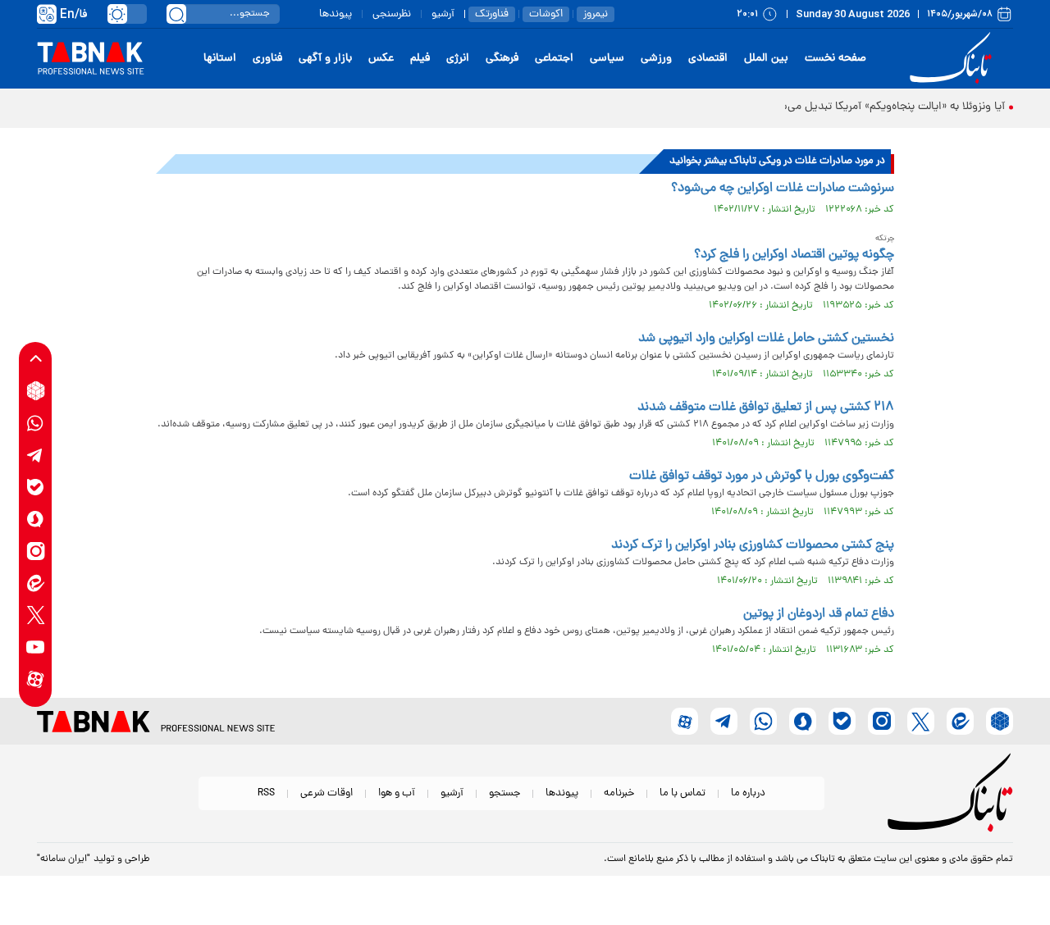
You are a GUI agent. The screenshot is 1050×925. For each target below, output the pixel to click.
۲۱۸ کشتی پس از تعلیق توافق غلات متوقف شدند (765, 407)
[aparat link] (35, 678)
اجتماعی (554, 58)
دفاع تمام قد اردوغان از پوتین (818, 614)
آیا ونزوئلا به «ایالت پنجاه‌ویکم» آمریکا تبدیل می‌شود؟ (883, 107)
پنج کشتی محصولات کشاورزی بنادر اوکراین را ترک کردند (752, 545)
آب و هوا (396, 793)
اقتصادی (708, 58)
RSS (266, 793)
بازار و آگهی (325, 58)
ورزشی (656, 58)
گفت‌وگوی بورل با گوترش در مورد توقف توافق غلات (761, 476)
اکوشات (546, 14)
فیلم (420, 58)
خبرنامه (619, 793)
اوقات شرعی (326, 793)
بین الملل (766, 58)
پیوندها (335, 14)
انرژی (457, 58)
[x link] (35, 614)
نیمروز (595, 14)
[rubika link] (35, 390)
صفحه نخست (835, 58)
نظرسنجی (391, 14)
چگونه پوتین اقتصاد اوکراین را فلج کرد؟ (794, 255)
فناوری (267, 58)
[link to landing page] (953, 58)
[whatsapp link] (35, 422)
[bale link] (35, 486)
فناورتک (492, 14)
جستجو (504, 793)
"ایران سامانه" (63, 859)
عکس (381, 58)
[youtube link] (35, 646)
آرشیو (442, 14)
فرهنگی (502, 58)
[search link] (176, 14)
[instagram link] (35, 550)
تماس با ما (682, 793)
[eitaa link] (35, 582)
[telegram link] (35, 454)
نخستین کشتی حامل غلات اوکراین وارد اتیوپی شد (766, 339)
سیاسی (607, 58)
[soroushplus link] (35, 518)
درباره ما (748, 793)
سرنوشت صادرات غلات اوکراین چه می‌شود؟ (782, 188)
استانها (219, 58)
